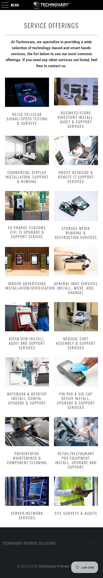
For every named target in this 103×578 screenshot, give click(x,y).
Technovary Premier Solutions (61, 566)
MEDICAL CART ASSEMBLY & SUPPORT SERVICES (76, 326)
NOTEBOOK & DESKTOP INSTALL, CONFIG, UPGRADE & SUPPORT (27, 384)
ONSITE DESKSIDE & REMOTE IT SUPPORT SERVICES (76, 160)
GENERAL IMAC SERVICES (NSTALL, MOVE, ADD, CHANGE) (76, 271)
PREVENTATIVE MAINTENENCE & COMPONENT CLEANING (27, 443)
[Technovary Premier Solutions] (51, 5)
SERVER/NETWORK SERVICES (27, 499)
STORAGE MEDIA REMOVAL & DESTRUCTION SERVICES (76, 216)
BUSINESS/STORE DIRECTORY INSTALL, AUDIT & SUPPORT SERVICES (76, 104)
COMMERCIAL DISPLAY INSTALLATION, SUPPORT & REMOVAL (27, 160)
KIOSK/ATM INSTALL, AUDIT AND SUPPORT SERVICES (27, 326)
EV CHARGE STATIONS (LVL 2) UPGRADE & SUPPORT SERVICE (27, 216)
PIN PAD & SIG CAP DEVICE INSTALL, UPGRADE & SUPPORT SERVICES (76, 384)
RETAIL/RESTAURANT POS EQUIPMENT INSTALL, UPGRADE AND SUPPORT (76, 443)
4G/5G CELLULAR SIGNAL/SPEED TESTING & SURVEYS (27, 104)
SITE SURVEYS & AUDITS (76, 499)
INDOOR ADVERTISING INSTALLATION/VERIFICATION (27, 271)
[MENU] (2, 5)
